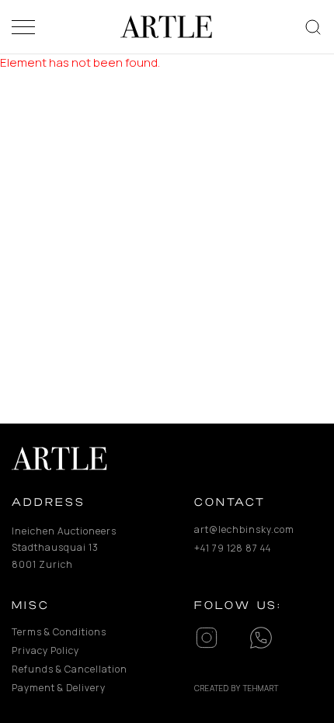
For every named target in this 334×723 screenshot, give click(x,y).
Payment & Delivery (59, 687)
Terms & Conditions (59, 631)
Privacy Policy (45, 650)
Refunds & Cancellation (69, 669)
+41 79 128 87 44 (232, 548)
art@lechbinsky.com (244, 529)
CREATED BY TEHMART (236, 688)
